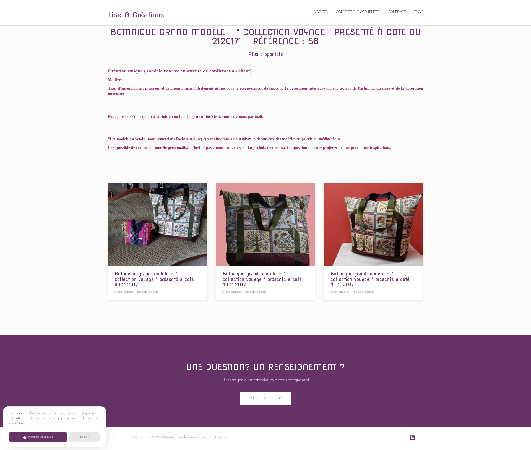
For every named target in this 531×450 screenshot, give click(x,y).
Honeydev (221, 437)
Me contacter (265, 398)
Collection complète (357, 12)
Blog (418, 12)
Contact (397, 12)
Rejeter (84, 436)
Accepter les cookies (40, 436)
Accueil (320, 12)
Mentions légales (175, 437)
